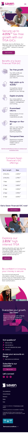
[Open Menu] (25, 4)
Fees (4, 401)
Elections (5, 396)
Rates (4, 399)
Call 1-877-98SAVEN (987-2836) (13, 347)
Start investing (8, 52)
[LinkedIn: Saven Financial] (7, 377)
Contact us (8, 349)
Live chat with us (9, 345)
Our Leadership (6, 391)
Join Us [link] (14, 324)
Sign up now (9, 369)
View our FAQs (8, 342)
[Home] (8, 4)
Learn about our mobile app (12, 359)
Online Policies (6, 394)
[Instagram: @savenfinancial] (11, 377)
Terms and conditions (11, 426)
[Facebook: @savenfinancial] (4, 377)
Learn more (7, 258)
